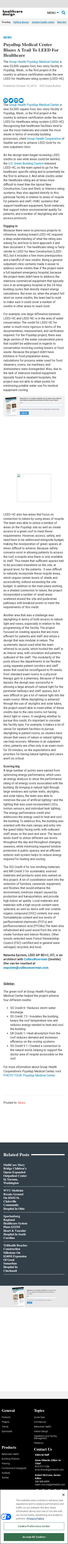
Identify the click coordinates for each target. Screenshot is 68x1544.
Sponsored (7, 1431)
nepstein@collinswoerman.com (25, 967)
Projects (5, 1422)
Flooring (6, 1463)
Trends (5, 1427)
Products (6, 1417)
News (7, 37)
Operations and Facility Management (45, 1437)
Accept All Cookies (33, 1537)
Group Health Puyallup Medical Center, (34, 62)
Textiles (5, 1478)
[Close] (63, 1495)
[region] (34, 1516)
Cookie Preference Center (34, 1526)
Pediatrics (39, 1443)
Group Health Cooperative (44, 138)
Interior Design (41, 1431)
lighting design (21, 22)
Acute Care (39, 1417)
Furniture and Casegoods (14, 1468)
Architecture (40, 1422)
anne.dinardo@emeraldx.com (49, 1469)
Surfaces (6, 1473)
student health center (43, 22)
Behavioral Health (42, 1427)
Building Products (11, 1459)
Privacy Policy (35, 1518)
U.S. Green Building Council (25, 163)
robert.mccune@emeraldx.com (50, 1484)
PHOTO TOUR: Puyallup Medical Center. (29, 1075)
